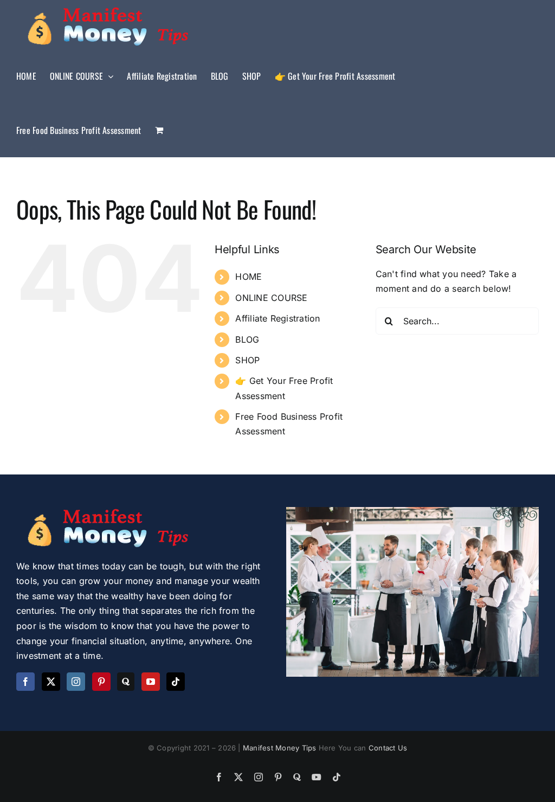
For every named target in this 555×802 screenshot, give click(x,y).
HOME (248, 276)
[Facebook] (25, 681)
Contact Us (388, 747)
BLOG (247, 339)
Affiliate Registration (277, 318)
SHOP (247, 360)
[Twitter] (51, 681)
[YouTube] (150, 681)
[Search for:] (457, 320)
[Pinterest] (101, 681)
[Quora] (125, 681)
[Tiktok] (175, 681)
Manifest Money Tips (281, 747)
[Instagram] (76, 681)
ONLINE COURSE (271, 297)
